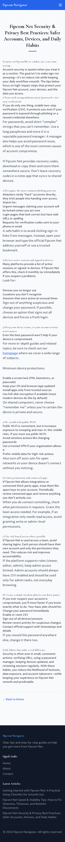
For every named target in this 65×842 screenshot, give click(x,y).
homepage (10, 353)
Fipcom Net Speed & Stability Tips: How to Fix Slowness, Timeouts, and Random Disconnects (32, 804)
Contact (8, 774)
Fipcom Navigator (15, 5)
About (7, 768)
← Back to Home (13, 699)
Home (6, 763)
